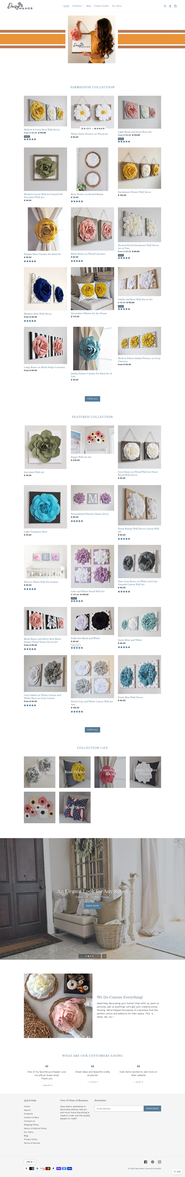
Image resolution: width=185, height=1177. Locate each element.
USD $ (29, 1162)
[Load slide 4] (93, 956)
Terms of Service (32, 1143)
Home (27, 1106)
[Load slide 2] (88, 956)
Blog (26, 1135)
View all (92, 399)
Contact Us (29, 1121)
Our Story (28, 1132)
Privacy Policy (30, 1139)
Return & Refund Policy (35, 1128)
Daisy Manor (140, 1168)
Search (27, 1110)
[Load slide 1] (86, 956)
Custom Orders (31, 1117)
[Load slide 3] (91, 956)
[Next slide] (98, 956)
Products (28, 1114)
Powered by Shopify (153, 1168)
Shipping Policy (31, 1125)
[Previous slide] (81, 956)
